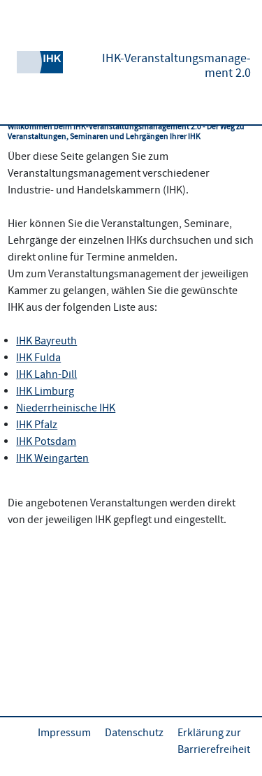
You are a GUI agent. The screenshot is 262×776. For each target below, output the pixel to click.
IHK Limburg (45, 391)
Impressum (64, 733)
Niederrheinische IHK (65, 408)
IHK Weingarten (52, 458)
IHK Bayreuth (46, 341)
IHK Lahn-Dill (46, 374)
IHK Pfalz (36, 425)
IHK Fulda (38, 358)
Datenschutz (134, 733)
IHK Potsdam (46, 441)
